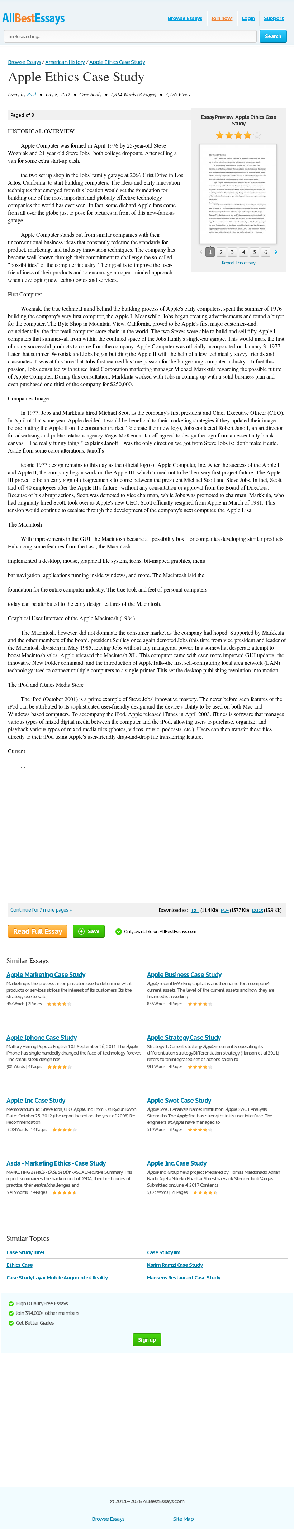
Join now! (222, 18)
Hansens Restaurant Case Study (183, 1277)
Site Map (183, 1518)
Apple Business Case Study (184, 974)
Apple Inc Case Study (35, 1100)
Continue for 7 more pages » (40, 910)
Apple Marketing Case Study (45, 974)
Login (248, 18)
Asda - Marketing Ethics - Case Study (55, 1163)
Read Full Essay (37, 931)
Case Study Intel (25, 1252)
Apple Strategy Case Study (183, 1037)
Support (274, 18)
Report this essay (238, 263)
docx (257, 909)
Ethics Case (19, 1264)
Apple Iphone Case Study (41, 1037)
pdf (225, 909)
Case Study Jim (163, 1252)
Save (93, 931)
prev (201, 252)
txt (195, 909)
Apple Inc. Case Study (176, 1163)
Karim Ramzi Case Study (175, 1264)
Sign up (147, 1339)
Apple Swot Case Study (179, 1100)
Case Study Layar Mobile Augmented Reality (57, 1277)
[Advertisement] (147, 826)
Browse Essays (185, 18)
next (276, 252)
